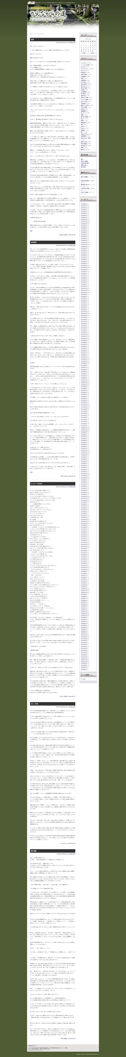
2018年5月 (84, 394)
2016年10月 (84, 431)
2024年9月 (84, 248)
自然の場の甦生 (85, 163)
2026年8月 (84, 204)
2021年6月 (84, 323)
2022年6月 (84, 300)
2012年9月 (84, 525)
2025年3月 (84, 236)
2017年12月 (84, 404)
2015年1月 (84, 471)
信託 (82, 78)
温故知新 (83, 122)
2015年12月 (84, 450)
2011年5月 (84, 556)
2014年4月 (84, 488)
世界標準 (34, 242)
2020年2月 (84, 354)
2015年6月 (84, 462)
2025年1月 (84, 240)
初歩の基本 (84, 84)
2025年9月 (84, 225)
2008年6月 (84, 623)
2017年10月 (84, 408)
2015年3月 (84, 467)
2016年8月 (84, 435)
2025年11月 (84, 221)
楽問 (82, 120)
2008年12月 (84, 612)
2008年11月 (84, 613)
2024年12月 (84, 242)
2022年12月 (84, 288)
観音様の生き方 (85, 184)
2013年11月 (84, 498)
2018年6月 (84, 392)
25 (81, 51)
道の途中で (84, 145)
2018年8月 (84, 388)
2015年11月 (84, 452)
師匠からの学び (85, 105)
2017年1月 (84, 425)
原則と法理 (84, 88)
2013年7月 (84, 506)
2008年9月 (84, 617)
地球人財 (83, 95)
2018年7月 (84, 390)
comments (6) (71, 235)
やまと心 (83, 70)
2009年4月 (84, 604)
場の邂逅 (34, 851)
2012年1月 (84, 540)
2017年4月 (84, 419)
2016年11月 (84, 429)
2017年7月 (84, 413)
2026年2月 (84, 215)
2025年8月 (84, 227)
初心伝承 (83, 82)
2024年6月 (84, 254)
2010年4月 (84, 581)
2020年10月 (84, 338)
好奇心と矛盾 (63, 235)
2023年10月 (84, 269)
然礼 (82, 124)
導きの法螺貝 (84, 161)
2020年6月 (84, 346)
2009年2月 (84, 608)
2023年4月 (84, 281)
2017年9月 (84, 410)
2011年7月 (84, 552)
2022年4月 (84, 304)
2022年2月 (84, 308)
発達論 (82, 130)
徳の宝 (82, 109)
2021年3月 (84, 329)
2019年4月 (84, 373)
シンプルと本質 (85, 65)
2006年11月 (84, 660)
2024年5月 (84, 256)
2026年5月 (84, 209)
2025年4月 (84, 235)
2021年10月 (84, 315)
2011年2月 (84, 562)
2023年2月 (84, 285)
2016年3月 (84, 444)
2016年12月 (84, 427)
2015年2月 (84, 469)
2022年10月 (84, 292)
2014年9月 (84, 479)
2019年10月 (84, 361)
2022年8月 (84, 296)
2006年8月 (84, 665)
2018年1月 (84, 402)
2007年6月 (84, 646)
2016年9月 (84, 433)
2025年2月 (84, 238)
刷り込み (83, 86)
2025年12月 (84, 219)
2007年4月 (84, 650)
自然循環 (83, 136)
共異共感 (83, 80)
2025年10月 (84, 223)
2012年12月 (84, 519)
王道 (82, 126)
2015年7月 (84, 460)
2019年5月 (84, 371)
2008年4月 (84, 627)
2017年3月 (84, 421)
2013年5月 (84, 510)
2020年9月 (84, 340)
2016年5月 (84, 440)
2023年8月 (84, 273)
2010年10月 (84, 569)
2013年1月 (84, 517)
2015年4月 (84, 465)
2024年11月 (84, 244)
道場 (32, 39)
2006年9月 (84, 664)
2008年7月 (84, 621)
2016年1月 (84, 448)
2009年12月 (84, 589)
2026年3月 (84, 213)
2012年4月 (84, 535)
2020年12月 (84, 335)
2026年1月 (84, 217)
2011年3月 (84, 560)
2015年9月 (84, 456)
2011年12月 (84, 542)
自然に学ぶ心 (84, 134)
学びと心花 (64, 476)
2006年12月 (84, 658)
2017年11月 (84, 406)
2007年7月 (84, 644)
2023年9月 (84, 271)
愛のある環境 (84, 117)
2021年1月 (84, 333)
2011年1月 (84, 563)
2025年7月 (84, 229)
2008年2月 (84, 631)
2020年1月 (84, 356)
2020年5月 (84, 348)
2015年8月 (84, 458)
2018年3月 (84, 398)
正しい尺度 (34, 704)
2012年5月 (84, 533)
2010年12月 (84, 565)
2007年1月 (84, 656)
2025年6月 (84, 231)
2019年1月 (84, 379)
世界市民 (83, 72)
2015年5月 (84, 463)
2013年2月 (84, 515)
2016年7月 (84, 436)
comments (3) (71, 476)
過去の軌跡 (84, 143)
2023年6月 (84, 277)
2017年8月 (84, 412)
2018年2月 (84, 400)
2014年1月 (84, 494)
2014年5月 (84, 487)
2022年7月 (84, 298)
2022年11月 (84, 290)
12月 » (92, 53)
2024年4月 (84, 258)
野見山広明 (72, 42)
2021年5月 (84, 325)
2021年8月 (84, 319)
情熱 (82, 115)
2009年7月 (84, 598)
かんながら (64, 843)
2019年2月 (84, 377)
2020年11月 (84, 336)
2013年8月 (84, 504)
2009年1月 (84, 610)
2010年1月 (84, 587)
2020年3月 (84, 352)
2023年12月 (84, 265)
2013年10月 (84, 500)
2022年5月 (84, 302)
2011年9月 (84, 548)
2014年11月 (84, 475)
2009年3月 (84, 606)
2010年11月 (84, 567)
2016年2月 (84, 446)
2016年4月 (84, 442)
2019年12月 (84, 358)
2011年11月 (84, 544)
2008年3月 (84, 629)
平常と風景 (64, 1038)
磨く (82, 132)
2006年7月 (84, 667)
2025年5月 (84, 233)
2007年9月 (84, 640)
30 (92, 51)
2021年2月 (84, 331)
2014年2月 (84, 492)
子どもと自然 (63, 696)
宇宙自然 (83, 103)
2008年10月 (84, 615)
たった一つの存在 (36, 483)
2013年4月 (84, 512)
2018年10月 (84, 385)
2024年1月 (84, 263)
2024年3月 (84, 259)
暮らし (82, 118)
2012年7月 (84, 529)
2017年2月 (84, 423)
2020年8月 (84, 342)
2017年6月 (84, 415)
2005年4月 (84, 669)
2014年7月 (84, 483)
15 (90, 47)
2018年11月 (84, 383)
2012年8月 (84, 527)
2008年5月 (84, 625)
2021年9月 (84, 317)
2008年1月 (84, 633)
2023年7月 (84, 275)
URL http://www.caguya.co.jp (35, 1050)
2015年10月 (84, 454)
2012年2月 (84, 539)
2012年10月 (84, 523)
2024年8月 (84, 250)
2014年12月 (84, 473)
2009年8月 (84, 596)
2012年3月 (84, 537)
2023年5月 (84, 279)
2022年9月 (84, 294)
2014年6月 (84, 485)
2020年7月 (84, 344)
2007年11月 (84, 637)
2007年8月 (84, 642)
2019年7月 (84, 367)
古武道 (82, 90)
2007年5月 (84, 648)
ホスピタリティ (85, 68)
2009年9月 (84, 594)
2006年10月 (84, 662)
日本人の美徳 (84, 192)
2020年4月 (84, 350)
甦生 (82, 159)
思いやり (83, 113)
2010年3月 (84, 583)
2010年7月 (84, 575)
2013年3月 (84, 513)
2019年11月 (84, 360)
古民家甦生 (84, 92)
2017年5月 (84, 417)
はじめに (83, 66)
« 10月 (83, 53)
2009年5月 (84, 602)
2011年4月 (84, 558)
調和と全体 (84, 142)
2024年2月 (84, 261)
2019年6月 (84, 369)
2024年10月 (84, 246)
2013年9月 (84, 502)
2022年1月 (84, 309)
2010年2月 (84, 585)
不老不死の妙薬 (85, 188)
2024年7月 (84, 252)
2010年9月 (84, 571)
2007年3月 (84, 652)
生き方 (82, 128)
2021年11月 (84, 313)
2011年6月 (84, 554)
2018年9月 (84, 386)
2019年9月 (84, 363)
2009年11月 (84, 590)
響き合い (83, 149)
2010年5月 (84, 579)
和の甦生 (83, 93)
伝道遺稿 (83, 76)
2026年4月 (84, 211)
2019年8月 (84, 365)
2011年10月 (84, 546)
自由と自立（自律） (86, 138)
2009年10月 (84, 592)
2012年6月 (84, 531)
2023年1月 (84, 286)
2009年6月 (84, 600)
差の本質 (83, 167)
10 (95, 45)
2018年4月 (84, 396)
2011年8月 (84, 550)
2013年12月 (84, 496)
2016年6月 (84, 438)
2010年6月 (84, 577)
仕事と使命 (84, 74)
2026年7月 (84, 206)
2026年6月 (84, 208)
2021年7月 (84, 321)
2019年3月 (84, 375)
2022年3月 (84, 306)
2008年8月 (84, 619)
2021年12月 (84, 311)
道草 (82, 147)
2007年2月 (84, 654)
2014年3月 (84, 490)
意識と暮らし (84, 165)
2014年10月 (84, 477)
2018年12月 (84, 381)
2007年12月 (84, 635)
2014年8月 (84, 481)
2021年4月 (84, 327)
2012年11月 (84, 521)
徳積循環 (83, 111)
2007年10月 (84, 639)
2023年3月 (84, 283)
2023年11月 (84, 267)
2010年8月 (84, 573)
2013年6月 (84, 508)
